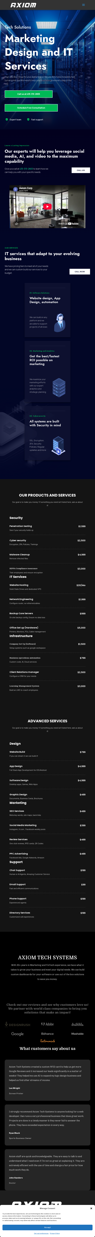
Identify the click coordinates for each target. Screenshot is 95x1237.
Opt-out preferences (41, 1233)
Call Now (80, 271)
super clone (14, 273)
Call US (81, 170)
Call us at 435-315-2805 (28, 94)
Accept (47, 1227)
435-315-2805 (26, 168)
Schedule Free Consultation (31, 107)
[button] (91, 1208)
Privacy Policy (55, 1233)
